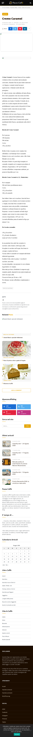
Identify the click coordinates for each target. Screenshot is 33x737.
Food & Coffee (13, 7)
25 (4, 562)
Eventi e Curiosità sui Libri (9, 605)
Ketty (4, 297)
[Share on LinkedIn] (25, 28)
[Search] (30, 3)
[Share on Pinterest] (20, 28)
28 (16, 562)
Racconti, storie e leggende (9, 602)
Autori (3, 576)
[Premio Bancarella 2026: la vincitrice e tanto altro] (6, 481)
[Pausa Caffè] (16, 3)
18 (4, 559)
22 (20, 559)
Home (7, 7)
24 (28, 559)
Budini (5, 14)
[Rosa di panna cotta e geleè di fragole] (16, 348)
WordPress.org (6, 696)
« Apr (3, 565)
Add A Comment (16, 390)
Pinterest (4, 719)
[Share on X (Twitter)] (15, 28)
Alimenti (4, 630)
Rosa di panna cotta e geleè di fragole (14, 360)
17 (28, 556)
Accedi (4, 686)
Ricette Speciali (6, 639)
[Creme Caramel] (16, 42)
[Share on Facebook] (10, 28)
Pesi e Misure (5, 636)
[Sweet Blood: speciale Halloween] (16, 325)
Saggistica (4, 595)
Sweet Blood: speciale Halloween (13, 337)
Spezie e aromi (6, 633)
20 (12, 559)
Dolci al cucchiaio (7, 288)
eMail (3, 709)
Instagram (5, 715)
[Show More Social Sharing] (29, 28)
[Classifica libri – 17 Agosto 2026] (6, 452)
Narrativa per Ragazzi (7, 592)
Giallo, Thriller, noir (7, 585)
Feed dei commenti (7, 693)
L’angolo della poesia (7, 598)
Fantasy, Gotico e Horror (8, 589)
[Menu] (3, 3)
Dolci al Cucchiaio (26, 7)
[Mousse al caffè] (16, 371)
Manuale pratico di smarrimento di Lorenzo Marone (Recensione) (19, 463)
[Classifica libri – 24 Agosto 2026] (6, 443)
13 (12, 556)
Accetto (17, 734)
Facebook (4, 712)
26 (8, 562)
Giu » (7, 565)
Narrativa (4, 579)
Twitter (4, 722)
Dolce (19, 7)
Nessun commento (9, 24)
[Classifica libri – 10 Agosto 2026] (6, 472)
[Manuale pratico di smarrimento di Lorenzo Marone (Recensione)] (6, 462)
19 (8, 559)
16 (24, 556)
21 (16, 559)
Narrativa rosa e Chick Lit (8, 582)
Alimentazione (6, 626)
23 (24, 559)
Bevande (4, 623)
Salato (3, 617)
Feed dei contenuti (7, 689)
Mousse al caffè (8, 383)
